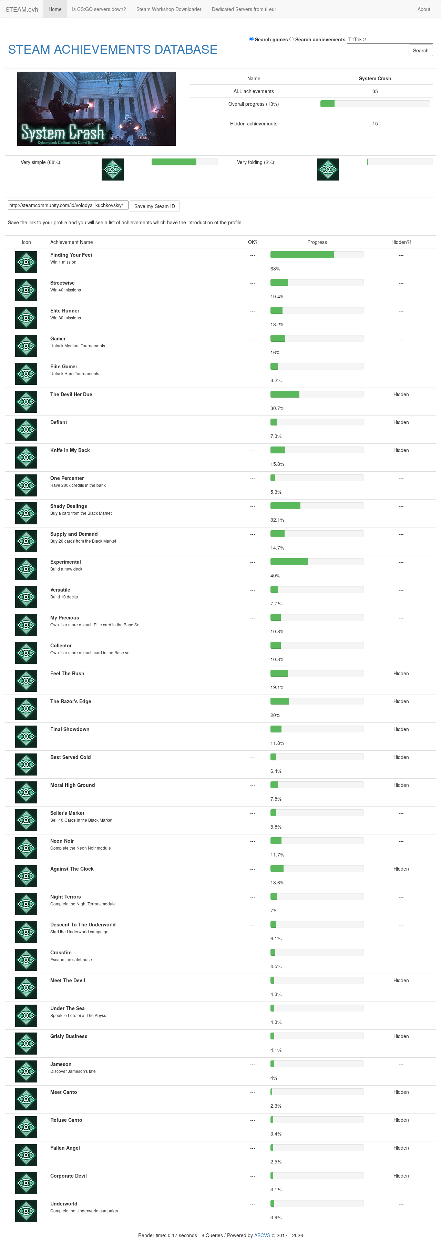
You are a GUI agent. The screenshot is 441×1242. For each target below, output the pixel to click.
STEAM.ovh (22, 8)
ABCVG (262, 1235)
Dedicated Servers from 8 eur (244, 9)
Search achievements (320, 39)
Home (55, 9)
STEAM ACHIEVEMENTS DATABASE (113, 48)
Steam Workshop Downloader (169, 9)
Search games (271, 39)
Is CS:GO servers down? (99, 9)
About (424, 9)
